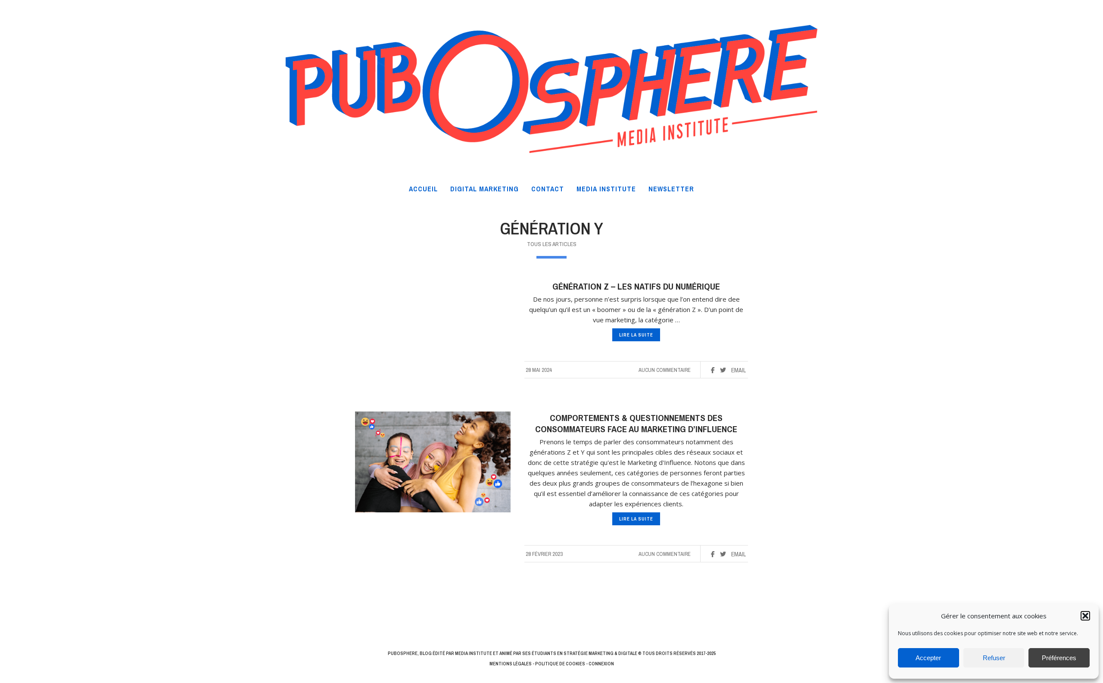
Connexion (601, 664)
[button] (1085, 615)
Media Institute (473, 653)
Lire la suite (636, 335)
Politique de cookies (560, 664)
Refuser (994, 657)
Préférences (1059, 657)
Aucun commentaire (665, 370)
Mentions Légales (510, 664)
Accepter (928, 657)
